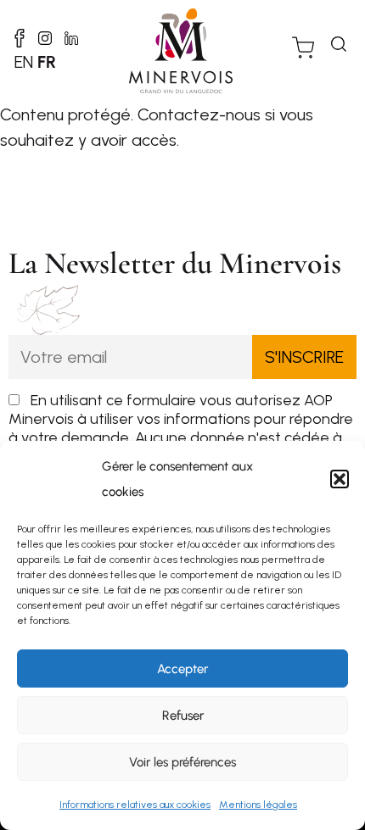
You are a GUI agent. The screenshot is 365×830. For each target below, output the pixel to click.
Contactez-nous (199, 114)
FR (46, 62)
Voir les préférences (182, 762)
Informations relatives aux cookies (135, 805)
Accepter (182, 669)
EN (23, 62)
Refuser (183, 715)
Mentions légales (258, 805)
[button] (339, 479)
